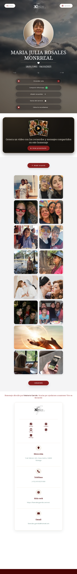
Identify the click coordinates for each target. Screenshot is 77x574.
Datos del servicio (36, 101)
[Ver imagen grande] (35, 178)
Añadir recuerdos (36, 94)
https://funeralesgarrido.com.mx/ (38, 502)
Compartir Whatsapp (36, 88)
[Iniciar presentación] (38, 128)
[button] (38, 81)
